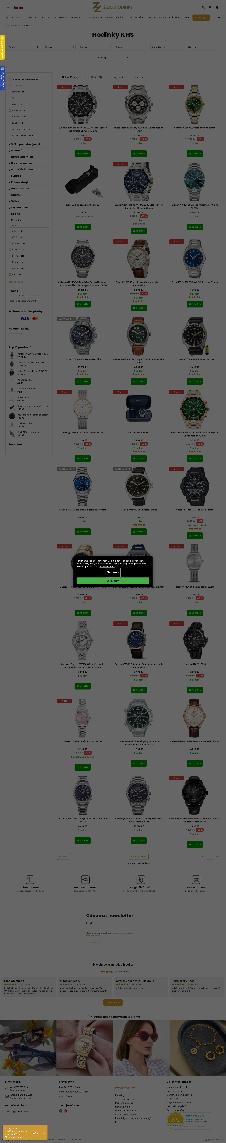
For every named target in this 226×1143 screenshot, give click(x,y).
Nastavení (113, 572)
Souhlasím (113, 580)
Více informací (107, 566)
